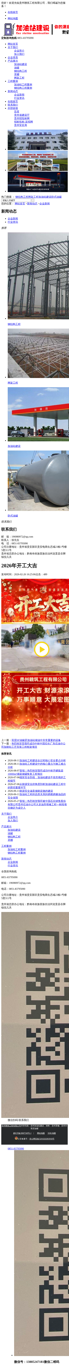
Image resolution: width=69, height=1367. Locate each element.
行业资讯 (19, 98)
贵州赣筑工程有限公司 (11, 1126)
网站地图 (13, 18)
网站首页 (13, 44)
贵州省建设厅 (22, 115)
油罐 (16, 67)
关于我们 (13, 47)
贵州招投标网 (22, 118)
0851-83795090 (16, 1148)
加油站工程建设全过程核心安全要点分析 (43, 760)
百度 (16, 111)
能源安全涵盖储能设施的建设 (36, 791)
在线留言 (13, 12)
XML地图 (52, 1133)
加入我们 (19, 54)
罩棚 (16, 74)
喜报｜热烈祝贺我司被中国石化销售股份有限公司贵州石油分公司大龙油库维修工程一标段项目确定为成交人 (37, 804)
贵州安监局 (20, 125)
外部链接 (13, 108)
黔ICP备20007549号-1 (22, 1133)
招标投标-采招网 (23, 121)
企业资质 (13, 57)
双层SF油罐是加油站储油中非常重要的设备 (36, 740)
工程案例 (13, 81)
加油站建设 (20, 64)
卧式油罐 (56, 196)
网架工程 (19, 77)
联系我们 (13, 104)
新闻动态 (13, 91)
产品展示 (13, 60)
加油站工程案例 (23, 84)
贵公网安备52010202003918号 (41, 1139)
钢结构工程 (20, 71)
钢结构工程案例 (23, 88)
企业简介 (19, 50)
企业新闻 (19, 94)
